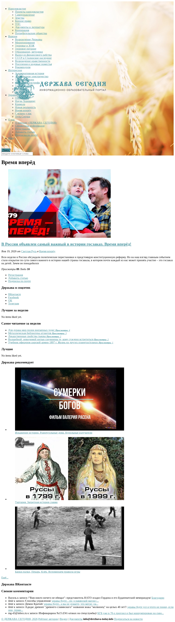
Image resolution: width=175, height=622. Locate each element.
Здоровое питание (25, 48)
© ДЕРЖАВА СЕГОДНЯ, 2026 (19, 619)
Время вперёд (23, 110)
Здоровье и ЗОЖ (24, 45)
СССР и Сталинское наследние (33, 58)
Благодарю (158, 597)
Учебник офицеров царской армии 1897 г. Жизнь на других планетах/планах (60, 342)
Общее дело (22, 98)
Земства (19, 17)
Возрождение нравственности (32, 61)
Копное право (23, 21)
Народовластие (17, 8)
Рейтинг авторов (48, 619)
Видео (63, 619)
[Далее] (69, 429)
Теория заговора (24, 79)
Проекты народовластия (29, 11)
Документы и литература (29, 27)
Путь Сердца (22, 116)
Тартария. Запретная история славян (36, 502)
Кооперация (22, 30)
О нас (11, 119)
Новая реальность (25, 107)
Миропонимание (25, 42)
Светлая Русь (29, 251)
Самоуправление (25, 14)
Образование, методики (29, 51)
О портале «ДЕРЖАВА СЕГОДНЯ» (36, 122)
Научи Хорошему (25, 101)
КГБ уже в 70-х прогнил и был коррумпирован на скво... (130, 613)
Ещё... (4, 577)
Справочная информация (29, 125)
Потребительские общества (31, 33)
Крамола (20, 104)
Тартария (20, 85)
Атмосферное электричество (31, 76)
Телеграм (13, 303)
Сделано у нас (23, 113)
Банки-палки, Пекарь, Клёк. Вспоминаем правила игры (47, 571)
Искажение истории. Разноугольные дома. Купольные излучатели (53, 432)
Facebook (13, 297)
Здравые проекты (18, 95)
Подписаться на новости (128, 619)
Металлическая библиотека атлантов (37, 333)
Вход (11, 138)
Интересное (15, 70)
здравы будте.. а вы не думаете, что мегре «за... (71, 603)
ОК (10, 300)
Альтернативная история (29, 73)
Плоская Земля (23, 91)
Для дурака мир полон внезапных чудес (39, 330)
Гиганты (20, 88)
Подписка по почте (26, 135)
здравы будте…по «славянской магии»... (75, 600)
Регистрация (22, 128)
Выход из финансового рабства (33, 54)
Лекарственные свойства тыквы (34, 336)
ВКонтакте (14, 294)
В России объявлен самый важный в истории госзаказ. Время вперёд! (66, 244)
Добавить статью (25, 131)
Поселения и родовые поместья (33, 64)
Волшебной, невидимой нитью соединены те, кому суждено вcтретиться (58, 339)
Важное (12, 36)
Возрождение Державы (28, 39)
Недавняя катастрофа (27, 82)
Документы (76, 619)
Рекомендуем (22, 67)
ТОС (18, 24)
